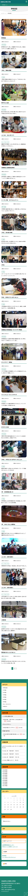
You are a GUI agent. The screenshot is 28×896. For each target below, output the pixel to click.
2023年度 (5, 775)
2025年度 (5, 772)
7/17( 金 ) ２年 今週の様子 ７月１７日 (10, 757)
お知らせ (5, 706)
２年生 (5, 692)
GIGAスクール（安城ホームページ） (10, 846)
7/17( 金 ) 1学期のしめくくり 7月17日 (10, 760)
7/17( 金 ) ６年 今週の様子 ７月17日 (10, 754)
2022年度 (5, 777)
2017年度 (5, 785)
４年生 (5, 697)
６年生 (5, 701)
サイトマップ (5, 891)
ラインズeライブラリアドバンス (9, 857)
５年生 (5, 699)
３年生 (5, 694)
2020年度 (5, 780)
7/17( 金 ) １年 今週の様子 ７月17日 (10, 751)
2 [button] (14, 668)
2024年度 (5, 773)
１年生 (5, 690)
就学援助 (4, 855)
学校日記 (5, 687)
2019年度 (5, 782)
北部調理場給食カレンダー (8, 845)
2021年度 (5, 778)
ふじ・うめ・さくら (7, 704)
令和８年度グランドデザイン (13, 727)
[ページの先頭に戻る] (26, 894)
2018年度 (5, 784)
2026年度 (5, 770)
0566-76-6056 (8, 885)
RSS (6, 863)
